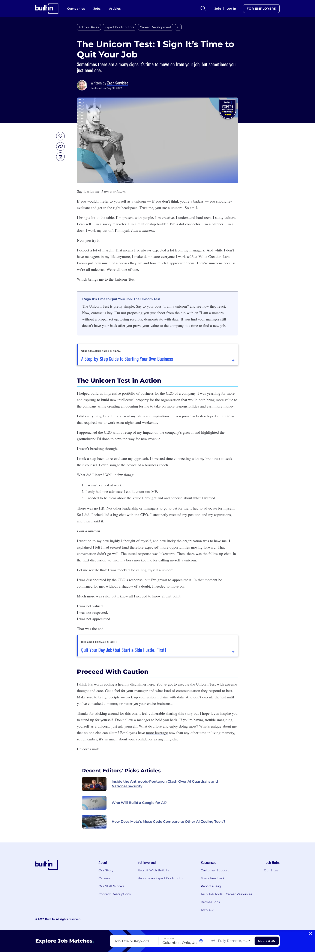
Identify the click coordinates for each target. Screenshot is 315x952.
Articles (115, 9)
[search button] (203, 8)
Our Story (106, 870)
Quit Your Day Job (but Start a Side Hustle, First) (123, 650)
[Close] (310, 933)
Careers (104, 878)
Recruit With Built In (153, 870)
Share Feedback (213, 878)
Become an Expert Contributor (161, 878)
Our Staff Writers (111, 886)
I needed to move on (168, 586)
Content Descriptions (115, 894)
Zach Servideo (117, 82)
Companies (76, 9)
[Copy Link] (60, 146)
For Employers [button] (261, 9)
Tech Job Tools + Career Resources (226, 894)
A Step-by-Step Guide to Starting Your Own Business (127, 359)
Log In (231, 9)
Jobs (96, 9)
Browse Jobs (210, 902)
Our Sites (271, 870)
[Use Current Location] (201, 940)
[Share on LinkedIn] (60, 156)
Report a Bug (211, 886)
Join (217, 9)
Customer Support (215, 870)
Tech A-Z (207, 910)
